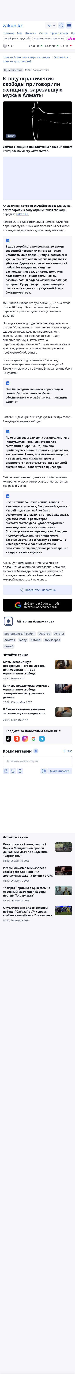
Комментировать (60, 771)
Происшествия (59, 33)
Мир (19, 33)
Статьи (43, 33)
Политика (8, 33)
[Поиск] (61, 25)
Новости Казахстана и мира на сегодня (26, 57)
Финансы (30, 33)
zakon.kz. (22, 214)
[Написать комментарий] (37, 761)
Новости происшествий (17, 61)
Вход (69, 751)
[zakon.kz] (13, 25)
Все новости (61, 57)
